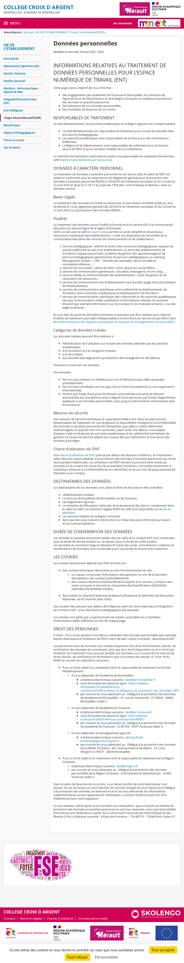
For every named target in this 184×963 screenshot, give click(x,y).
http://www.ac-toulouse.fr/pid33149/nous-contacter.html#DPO (114, 717)
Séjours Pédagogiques (19, 133)
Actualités (11, 58)
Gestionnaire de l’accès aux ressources (86, 160)
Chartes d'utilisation (60, 918)
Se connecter (123, 23)
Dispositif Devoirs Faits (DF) (20, 101)
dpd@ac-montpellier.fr (140, 680)
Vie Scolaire (12, 147)
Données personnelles (93, 918)
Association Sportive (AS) (21, 66)
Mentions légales (31, 918)
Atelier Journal (14, 81)
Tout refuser (77, 957)
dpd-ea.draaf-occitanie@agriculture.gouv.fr (111, 739)
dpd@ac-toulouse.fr (138, 712)
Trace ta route (14, 140)
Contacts (9, 918)
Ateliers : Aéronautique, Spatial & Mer (21, 90)
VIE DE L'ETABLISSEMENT (51, 32)
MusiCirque (12, 125)
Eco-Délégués (13, 110)
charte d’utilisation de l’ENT (77, 455)
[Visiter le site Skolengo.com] (155, 917)
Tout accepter (163, 949)
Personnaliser (106, 957)
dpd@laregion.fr (127, 766)
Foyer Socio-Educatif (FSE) (87, 32)
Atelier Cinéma (15, 73)
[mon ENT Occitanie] (159, 23)
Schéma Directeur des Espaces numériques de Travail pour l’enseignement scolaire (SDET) (115, 322)
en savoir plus (97, 232)
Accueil (28, 32)
